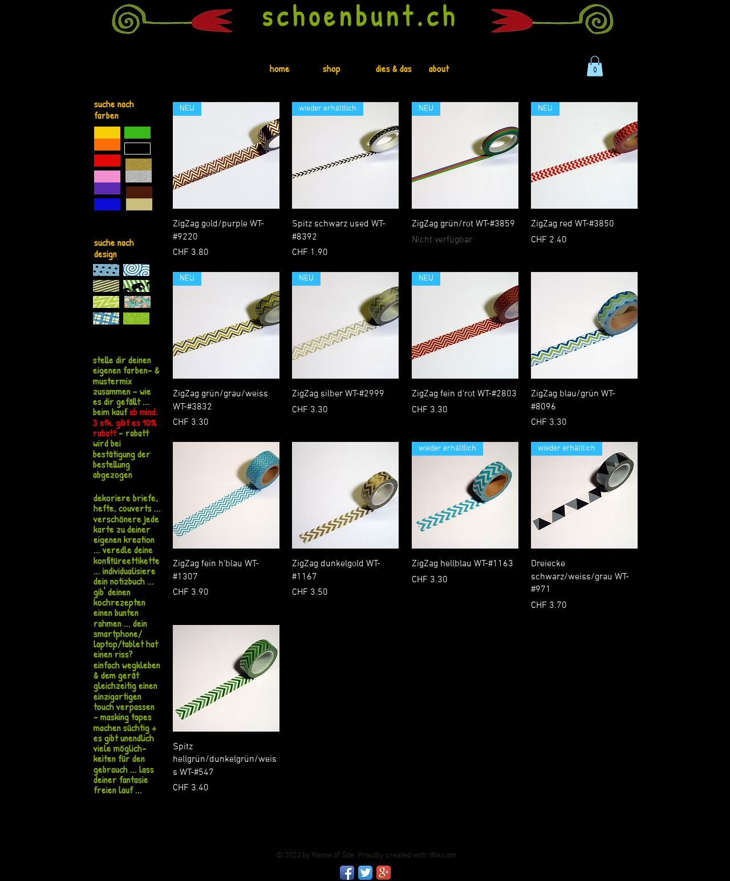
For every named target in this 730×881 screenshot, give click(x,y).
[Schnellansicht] (584, 325)
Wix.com (443, 855)
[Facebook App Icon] (347, 873)
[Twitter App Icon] (365, 873)
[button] (594, 66)
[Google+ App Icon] (383, 873)
